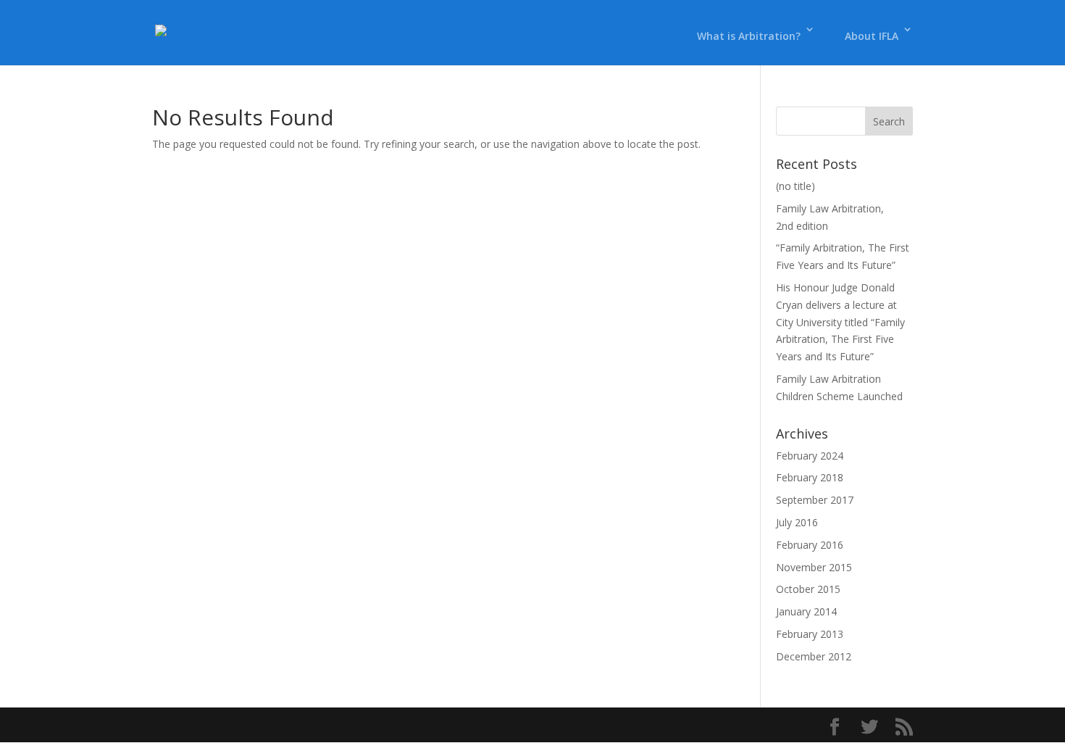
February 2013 (809, 634)
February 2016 (809, 545)
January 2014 (806, 611)
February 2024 (809, 455)
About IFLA (871, 36)
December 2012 (813, 656)
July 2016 (797, 522)
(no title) (795, 186)
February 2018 (809, 477)
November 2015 (814, 567)
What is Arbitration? (749, 36)
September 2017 (814, 500)
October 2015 (808, 589)
